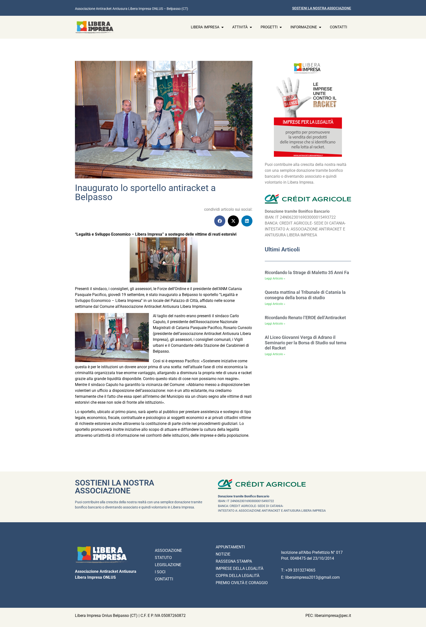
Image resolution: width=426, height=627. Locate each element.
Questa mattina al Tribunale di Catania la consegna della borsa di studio (305, 295)
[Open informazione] (320, 27)
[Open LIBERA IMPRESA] (222, 27)
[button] (219, 220)
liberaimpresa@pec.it (333, 615)
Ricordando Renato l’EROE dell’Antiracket (305, 317)
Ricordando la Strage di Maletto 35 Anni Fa (307, 272)
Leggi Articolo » (275, 278)
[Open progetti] (281, 27)
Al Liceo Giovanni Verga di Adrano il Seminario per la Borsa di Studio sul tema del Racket (305, 342)
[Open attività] (251, 27)
